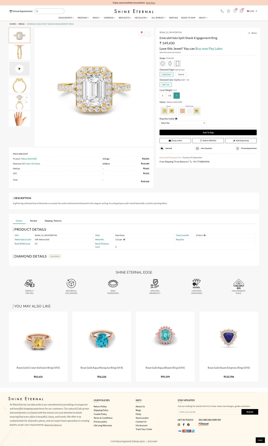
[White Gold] (189, 111)
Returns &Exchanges (71, 292)
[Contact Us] (222, 11)
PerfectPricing (29, 292)
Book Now (150, 3)
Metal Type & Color (23, 239)
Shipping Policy (101, 410)
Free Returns (181, 161)
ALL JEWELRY (158, 17)
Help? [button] (260, 440)
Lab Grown (166, 74)
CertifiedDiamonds (196, 292)
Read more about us (53, 425)
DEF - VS (165, 85)
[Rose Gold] (182, 111)
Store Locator (142, 417)
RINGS (21, 24)
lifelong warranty (154, 292)
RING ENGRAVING (113, 292)
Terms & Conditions (103, 417)
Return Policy (100, 406)
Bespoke (173, 17)
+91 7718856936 (201, 161)
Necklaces (140, 17)
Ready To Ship (188, 17)
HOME (13, 24)
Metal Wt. (99, 239)
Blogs (138, 410)
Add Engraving (242, 140)
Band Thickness (102, 245)
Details (19, 220)
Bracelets (124, 17)
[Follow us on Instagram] (179, 425)
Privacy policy (100, 421)
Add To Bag (208, 132)
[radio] (163, 63)
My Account (141, 425)
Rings (95, 17)
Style (97, 235)
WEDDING (82, 17)
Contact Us (141, 421)
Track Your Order (144, 429)
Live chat (168, 148)
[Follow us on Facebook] (183, 425)
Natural (181, 74)
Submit (250, 412)
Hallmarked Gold (238, 292)
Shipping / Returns (53, 220)
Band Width (22, 243)
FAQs (138, 414)
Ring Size (180, 239)
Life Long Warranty (103, 425)
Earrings (108, 17)
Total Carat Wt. (182, 235)
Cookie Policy (100, 414)
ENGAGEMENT (65, 17)
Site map (153, 441)
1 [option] (162, 95)
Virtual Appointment (249, 148)
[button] (21, 11)
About (202, 17)
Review (33, 220)
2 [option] (176, 95)
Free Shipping (166, 161)
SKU (17, 235)
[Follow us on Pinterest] (188, 425)
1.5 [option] (169, 95)
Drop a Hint (177, 140)
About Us (140, 406)
